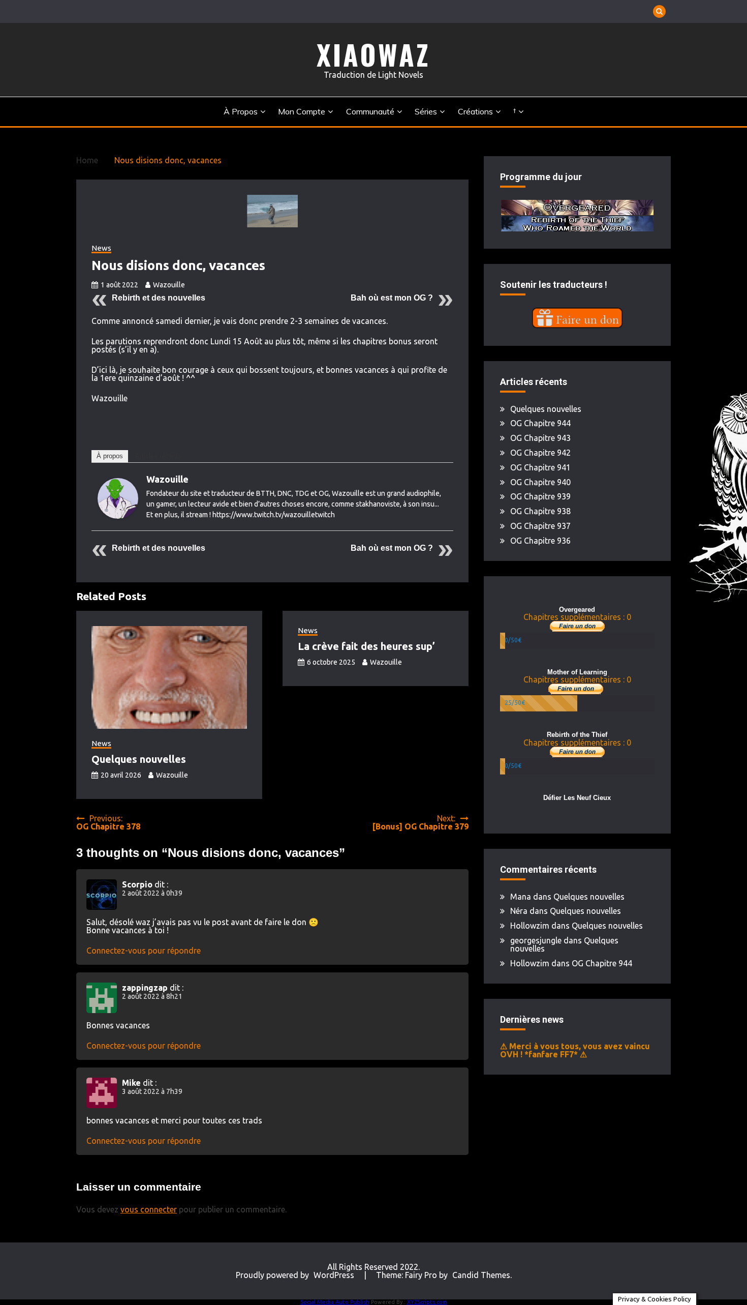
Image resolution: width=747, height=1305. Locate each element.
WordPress (334, 1275)
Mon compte (301, 111)
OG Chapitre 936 (540, 540)
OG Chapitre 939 (540, 496)
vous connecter (148, 1209)
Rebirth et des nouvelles (158, 297)
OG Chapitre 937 (540, 525)
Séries (426, 111)
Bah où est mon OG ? (392, 297)
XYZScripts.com (427, 1302)
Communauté (370, 111)
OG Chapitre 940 (540, 482)
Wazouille (169, 285)
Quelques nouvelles (138, 759)
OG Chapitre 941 (540, 467)
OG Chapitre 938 (540, 511)
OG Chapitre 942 (540, 452)
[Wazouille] (118, 515)
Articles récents (158, 456)
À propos (241, 111)
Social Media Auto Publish (334, 1302)
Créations (475, 111)
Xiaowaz (373, 54)
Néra (518, 910)
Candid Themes (481, 1275)
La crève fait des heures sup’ (366, 646)
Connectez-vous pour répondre (143, 950)
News (101, 248)
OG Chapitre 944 (540, 423)
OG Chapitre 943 (540, 437)
